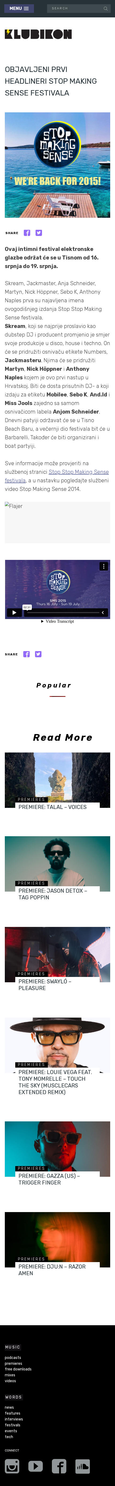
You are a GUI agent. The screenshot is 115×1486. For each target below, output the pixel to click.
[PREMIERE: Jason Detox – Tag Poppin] (57, 864)
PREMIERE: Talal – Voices (52, 807)
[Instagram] (12, 1468)
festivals (12, 1425)
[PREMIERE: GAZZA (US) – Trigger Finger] (57, 1149)
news (9, 1407)
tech (9, 1437)
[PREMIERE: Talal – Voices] (57, 780)
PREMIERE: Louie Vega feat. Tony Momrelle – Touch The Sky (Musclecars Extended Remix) (55, 1082)
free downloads (18, 1369)
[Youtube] (35, 1468)
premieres (31, 799)
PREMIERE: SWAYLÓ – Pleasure (44, 984)
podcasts (13, 1357)
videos (10, 1381)
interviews (14, 1419)
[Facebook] (59, 1468)
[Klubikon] (38, 34)
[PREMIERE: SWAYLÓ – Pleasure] (57, 954)
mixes (10, 1375)
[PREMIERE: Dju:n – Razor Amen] (57, 1239)
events (11, 1431)
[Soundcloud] (82, 1468)
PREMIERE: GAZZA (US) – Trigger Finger (49, 1179)
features (12, 1413)
